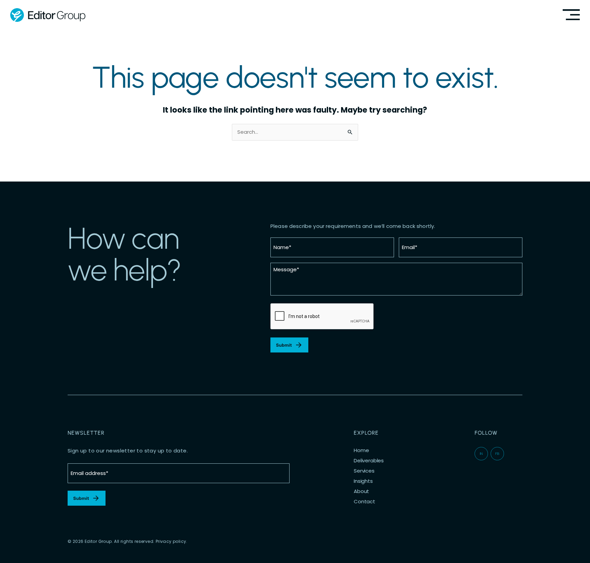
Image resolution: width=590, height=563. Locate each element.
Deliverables (369, 460)
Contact (364, 501)
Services (364, 470)
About (361, 491)
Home (361, 450)
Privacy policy (171, 541)
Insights (363, 481)
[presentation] (322, 316)
